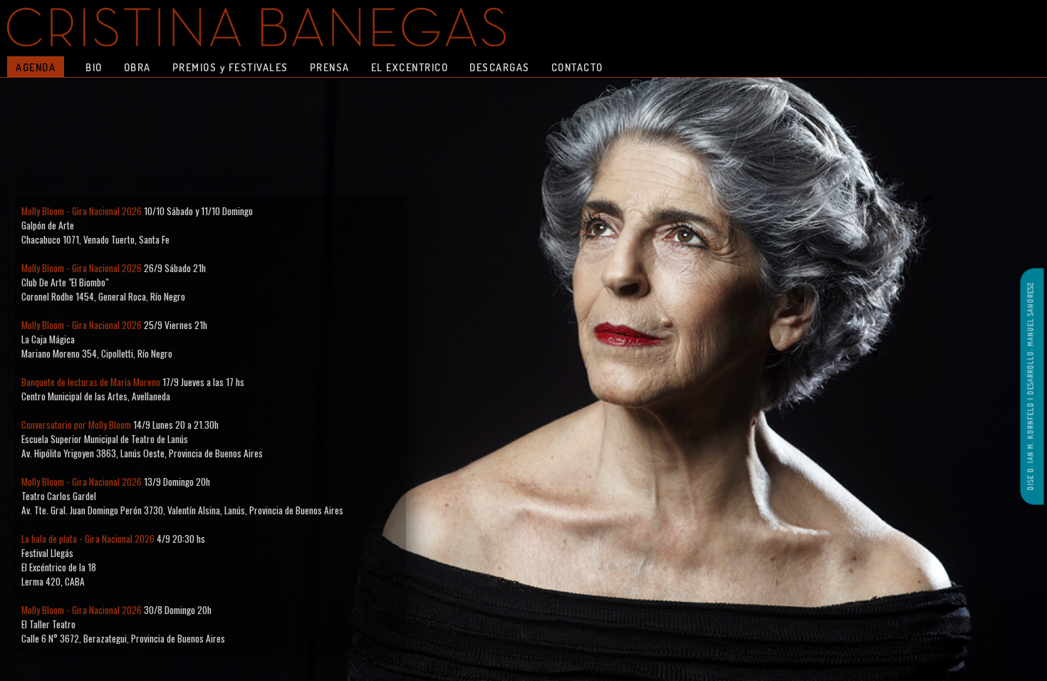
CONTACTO (577, 67)
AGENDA (36, 67)
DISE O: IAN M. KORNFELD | (1030, 442)
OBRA (137, 67)
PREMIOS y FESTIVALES (230, 67)
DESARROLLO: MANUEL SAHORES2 (1030, 338)
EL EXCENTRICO (410, 67)
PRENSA (330, 67)
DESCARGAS (499, 67)
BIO (94, 67)
